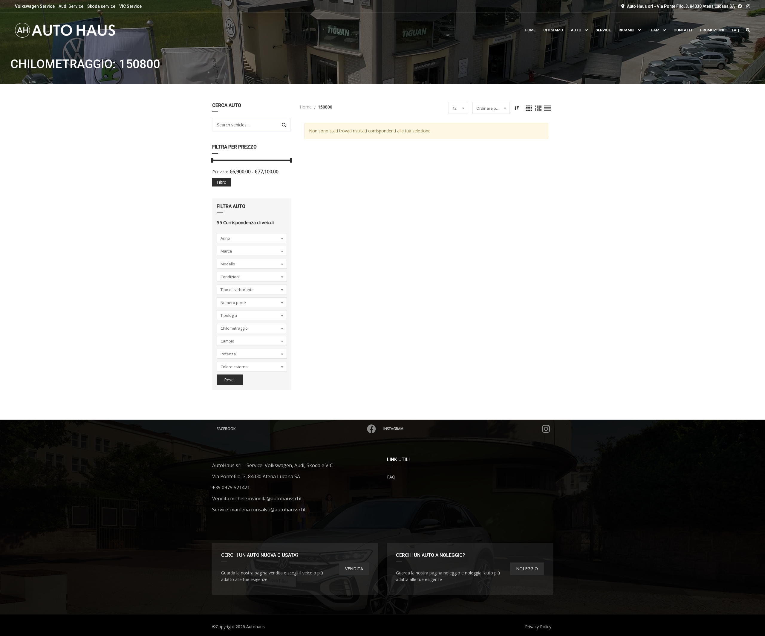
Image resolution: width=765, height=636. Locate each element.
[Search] (284, 125)
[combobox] (252, 238)
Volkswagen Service (35, 6)
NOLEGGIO (527, 568)
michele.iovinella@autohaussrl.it (266, 498)
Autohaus (255, 626)
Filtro (222, 182)
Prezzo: (220, 172)
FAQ (391, 477)
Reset (229, 380)
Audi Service (71, 6)
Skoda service (101, 6)
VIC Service (130, 6)
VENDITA (354, 568)
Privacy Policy (538, 626)
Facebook (226, 428)
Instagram (393, 428)
